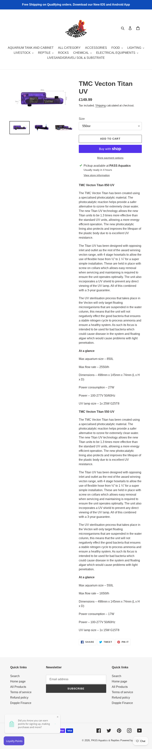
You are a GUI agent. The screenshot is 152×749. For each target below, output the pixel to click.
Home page (18, 681)
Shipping (100, 105)
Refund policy (19, 697)
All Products (18, 686)
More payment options (110, 157)
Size (82, 118)
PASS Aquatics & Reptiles (105, 740)
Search (15, 676)
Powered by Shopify (131, 740)
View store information (97, 175)
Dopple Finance (20, 703)
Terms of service (21, 692)
